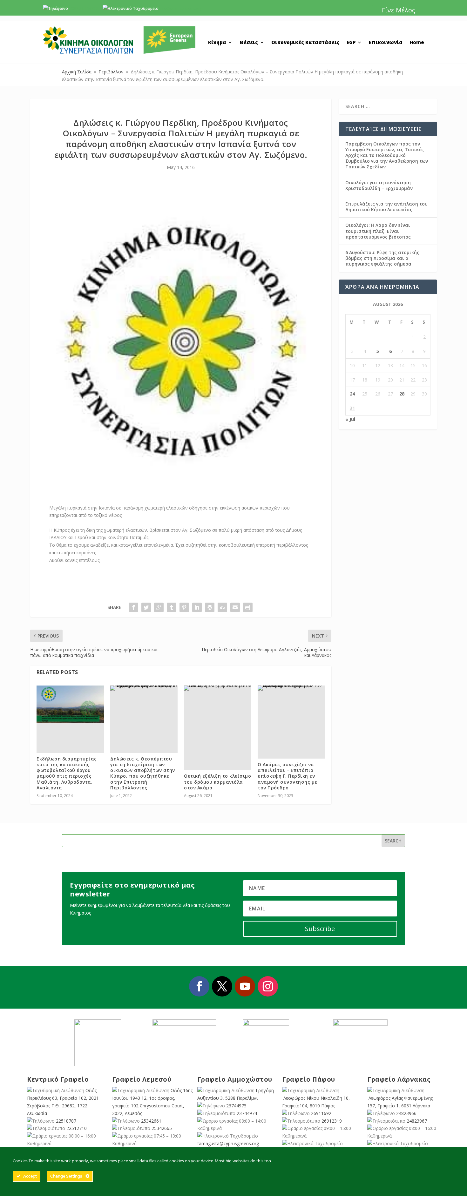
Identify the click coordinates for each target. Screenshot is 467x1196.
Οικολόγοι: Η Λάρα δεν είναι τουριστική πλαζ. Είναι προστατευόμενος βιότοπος (378, 231)
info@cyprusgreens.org (180, 8)
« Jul (350, 419)
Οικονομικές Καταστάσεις (305, 42)
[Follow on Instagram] (268, 986)
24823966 (406, 1113)
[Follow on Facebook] (199, 986)
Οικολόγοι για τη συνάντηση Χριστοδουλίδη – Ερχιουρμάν (379, 185)
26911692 (321, 1113)
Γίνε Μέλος (398, 10)
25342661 (151, 1121)
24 (352, 394)
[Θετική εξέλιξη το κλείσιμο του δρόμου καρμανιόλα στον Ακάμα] (217, 688)
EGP (351, 42)
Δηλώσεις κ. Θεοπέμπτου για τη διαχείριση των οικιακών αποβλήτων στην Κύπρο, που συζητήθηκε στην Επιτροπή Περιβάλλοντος (142, 773)
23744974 (247, 1113)
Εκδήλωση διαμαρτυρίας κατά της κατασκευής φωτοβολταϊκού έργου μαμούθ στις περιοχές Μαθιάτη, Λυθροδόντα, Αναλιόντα (67, 773)
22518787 (66, 1121)
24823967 (417, 1121)
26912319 (331, 1121)
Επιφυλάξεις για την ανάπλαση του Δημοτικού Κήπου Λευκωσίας (386, 207)
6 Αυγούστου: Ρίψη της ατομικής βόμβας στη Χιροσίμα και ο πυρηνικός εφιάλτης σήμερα (382, 258)
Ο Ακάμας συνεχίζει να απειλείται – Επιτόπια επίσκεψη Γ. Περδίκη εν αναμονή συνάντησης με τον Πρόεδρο (287, 776)
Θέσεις (249, 42)
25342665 (162, 1128)
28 (401, 394)
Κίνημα (217, 42)
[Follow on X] (222, 986)
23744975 (236, 1106)
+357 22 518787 (83, 8)
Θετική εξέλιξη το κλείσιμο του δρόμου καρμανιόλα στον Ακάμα (217, 781)
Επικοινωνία (386, 42)
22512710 (76, 1128)
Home (416, 42)
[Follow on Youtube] (245, 986)
